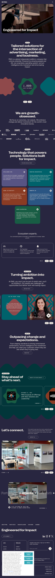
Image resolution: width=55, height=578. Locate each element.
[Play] (48, 315)
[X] (52, 536)
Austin (4, 548)
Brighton (18, 548)
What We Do (12, 524)
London (17, 546)
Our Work (30, 524)
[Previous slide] (25, 102)
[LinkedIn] (44, 536)
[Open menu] (52, 2)
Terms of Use (49, 571)
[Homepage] (4, 2)
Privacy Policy (41, 560)
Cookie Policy (49, 569)
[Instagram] (47, 536)
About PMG (4, 524)
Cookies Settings (28, 562)
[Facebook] (49, 536)
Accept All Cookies (28, 554)
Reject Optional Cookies (28, 558)
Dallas (5, 546)
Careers (37, 524)
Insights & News (22, 524)
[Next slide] (30, 102)
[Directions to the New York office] (9, 507)
